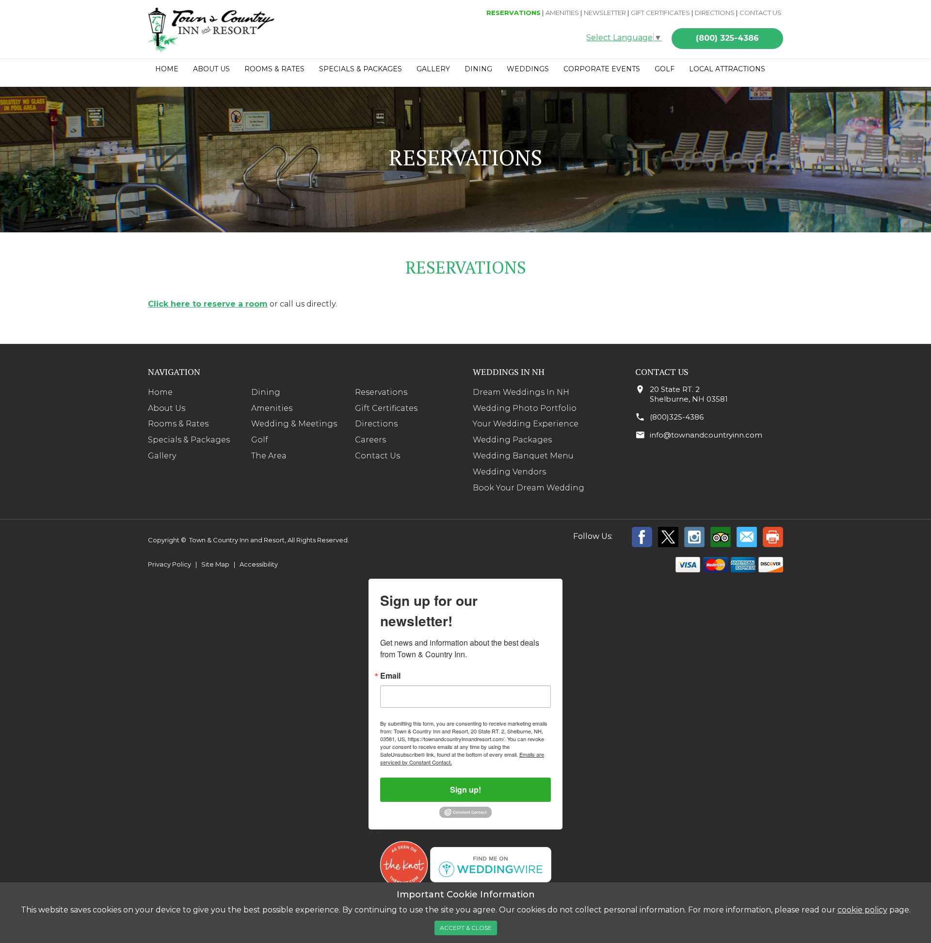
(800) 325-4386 (727, 38)
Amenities (271, 408)
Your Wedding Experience (525, 423)
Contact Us (377, 455)
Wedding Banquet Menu (523, 455)
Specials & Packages (189, 439)
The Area (269, 455)
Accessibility (259, 564)
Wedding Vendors (509, 471)
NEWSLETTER (605, 12)
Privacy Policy (169, 564)
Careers (370, 439)
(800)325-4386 (677, 417)
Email (390, 676)
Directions (376, 423)
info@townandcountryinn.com (706, 434)
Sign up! (465, 789)
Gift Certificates (386, 408)
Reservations (381, 392)
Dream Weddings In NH (521, 392)
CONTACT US (760, 12)
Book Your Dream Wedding (528, 487)
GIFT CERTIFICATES (660, 12)
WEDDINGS (528, 69)
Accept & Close (466, 927)
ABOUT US (211, 69)
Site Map (215, 564)
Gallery (162, 455)
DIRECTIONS (715, 12)
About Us (166, 408)
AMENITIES (562, 12)
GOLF (664, 69)
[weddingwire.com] (490, 864)
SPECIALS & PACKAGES (360, 69)
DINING (478, 69)
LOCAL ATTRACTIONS (727, 69)
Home (166, 69)
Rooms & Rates (178, 423)
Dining (265, 392)
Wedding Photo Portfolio (525, 408)
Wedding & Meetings (294, 423)
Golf (259, 439)
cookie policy (862, 909)
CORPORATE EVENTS (601, 69)
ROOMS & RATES (274, 69)
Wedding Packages (512, 439)
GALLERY (433, 69)
